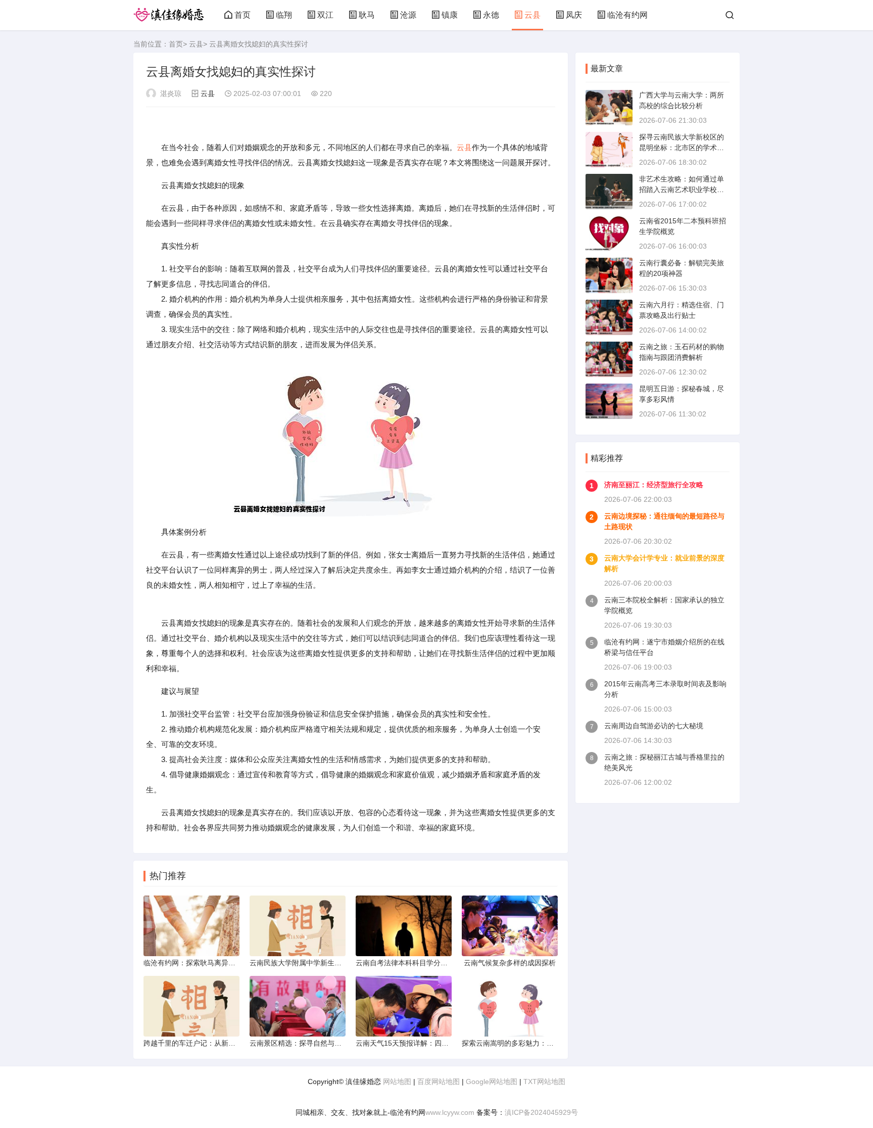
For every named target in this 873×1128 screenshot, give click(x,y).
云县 (532, 15)
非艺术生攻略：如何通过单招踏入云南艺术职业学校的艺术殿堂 (681, 189)
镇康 (450, 15)
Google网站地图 (491, 1081)
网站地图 (397, 1081)
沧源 (408, 15)
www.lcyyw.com (449, 1112)
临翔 (284, 15)
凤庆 (574, 15)
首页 (242, 15)
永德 (491, 15)
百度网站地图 (438, 1081)
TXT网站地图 (544, 1081)
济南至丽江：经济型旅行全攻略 (653, 485)
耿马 (367, 15)
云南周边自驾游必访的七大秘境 (653, 726)
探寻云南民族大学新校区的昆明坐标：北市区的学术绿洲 (681, 147)
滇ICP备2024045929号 (541, 1112)
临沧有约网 (627, 15)
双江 (325, 15)
